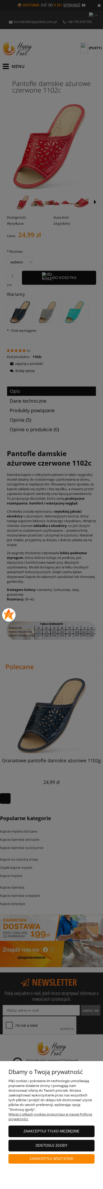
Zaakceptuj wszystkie (52, 1159)
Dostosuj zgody (52, 1145)
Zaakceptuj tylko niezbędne (51, 1131)
